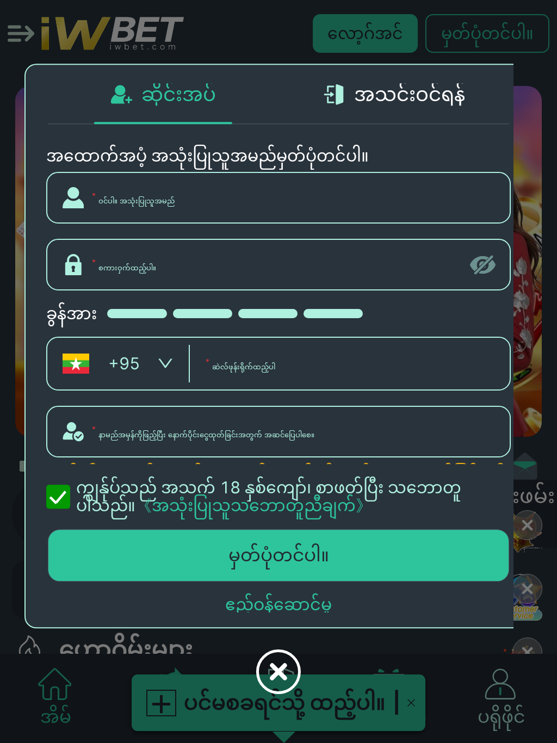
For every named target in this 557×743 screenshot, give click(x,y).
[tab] (163, 94)
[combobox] (118, 363)
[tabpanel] (278, 376)
